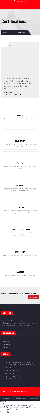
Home (5, 33)
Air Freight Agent (14, 406)
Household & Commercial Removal (10, 410)
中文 (8, 412)
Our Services (7, 347)
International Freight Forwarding (9, 408)
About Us (12, 33)
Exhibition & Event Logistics (28, 408)
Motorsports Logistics (26, 406)
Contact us (6, 344)
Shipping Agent (4, 406)
